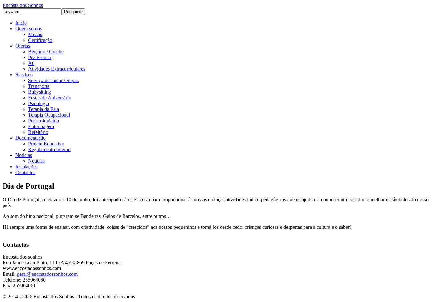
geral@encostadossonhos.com (47, 274)
